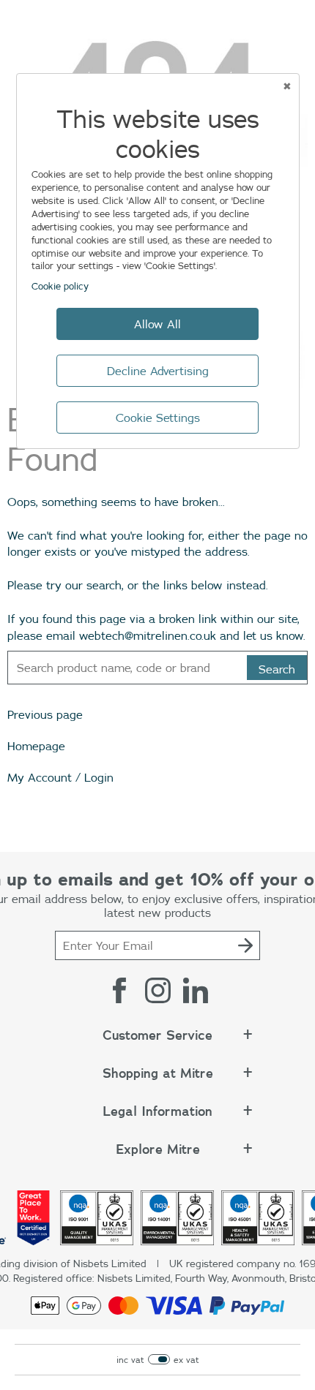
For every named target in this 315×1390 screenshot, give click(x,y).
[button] (157, 1042)
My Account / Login (60, 777)
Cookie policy (60, 286)
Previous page (45, 714)
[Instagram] (157, 990)
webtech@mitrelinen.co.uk (147, 635)
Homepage (36, 746)
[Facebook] (119, 990)
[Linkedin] (195, 990)
